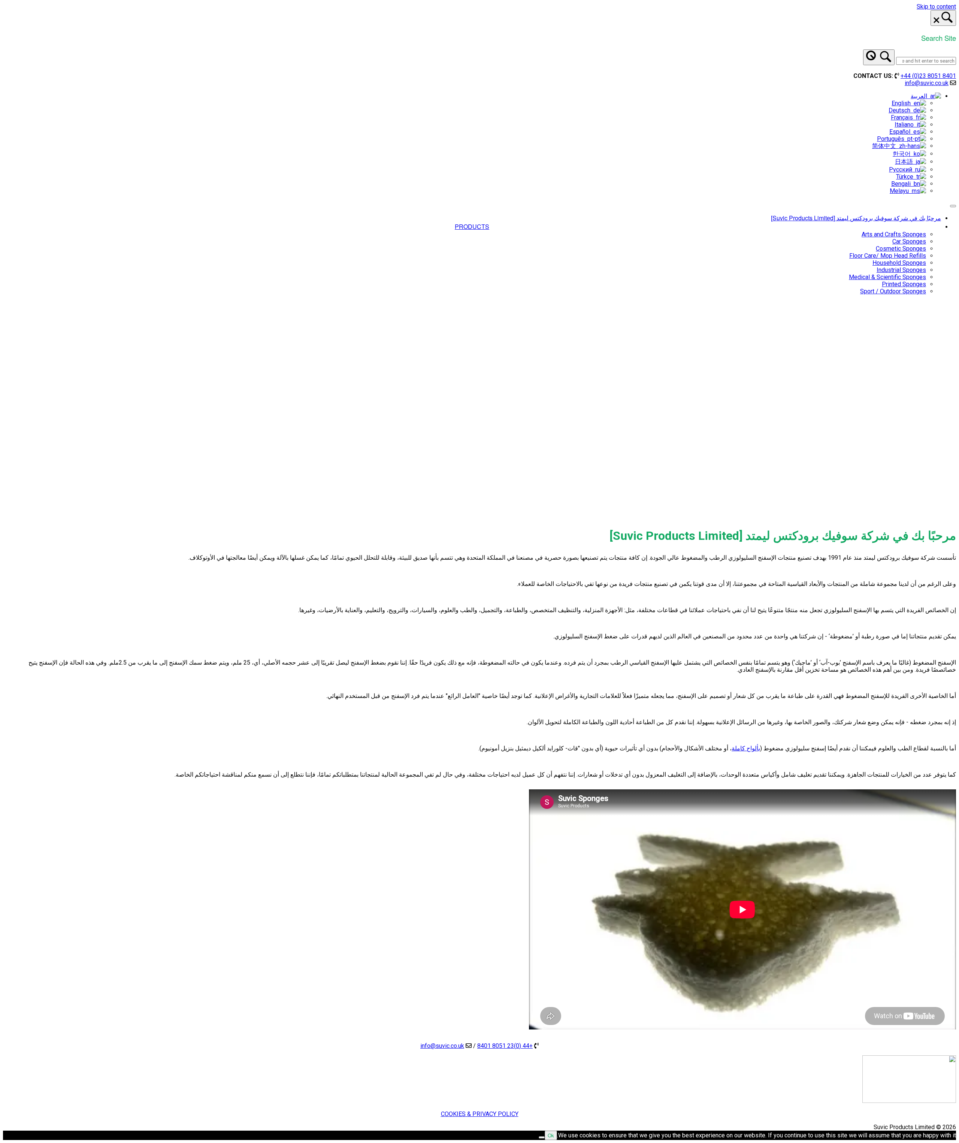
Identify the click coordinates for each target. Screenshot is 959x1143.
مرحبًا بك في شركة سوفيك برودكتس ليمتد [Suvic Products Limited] (856, 218)
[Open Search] (943, 18)
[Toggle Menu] (953, 206)
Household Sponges (899, 262)
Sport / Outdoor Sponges (893, 291)
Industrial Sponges (901, 269)
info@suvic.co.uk (927, 83)
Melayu (901, 190)
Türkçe (906, 176)
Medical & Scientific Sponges (887, 277)
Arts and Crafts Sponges (894, 234)
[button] (479, 499)
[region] (479, 411)
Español (901, 131)
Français (903, 117)
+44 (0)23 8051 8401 (928, 75)
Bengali (902, 183)
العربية (920, 96)
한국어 (903, 153)
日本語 (905, 161)
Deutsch (901, 110)
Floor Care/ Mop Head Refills (887, 255)
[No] (542, 1137)
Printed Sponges (904, 284)
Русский (902, 169)
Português (892, 138)
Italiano (906, 124)
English (903, 103)
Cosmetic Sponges (901, 248)
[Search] (879, 57)
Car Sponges (909, 241)
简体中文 (885, 145)
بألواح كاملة (746, 748)
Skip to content (936, 6)
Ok (551, 1135)
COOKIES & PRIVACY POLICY (479, 1114)
